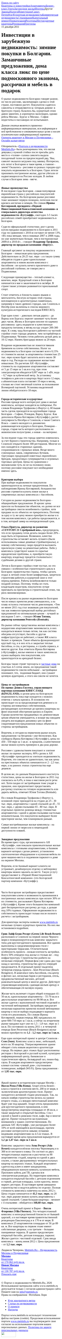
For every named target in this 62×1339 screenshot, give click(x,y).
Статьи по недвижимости (22, 1303)
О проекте (14, 1306)
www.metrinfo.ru (49, 922)
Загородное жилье (24, 8)
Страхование (25, 17)
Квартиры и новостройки (15, 5)
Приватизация (17, 20)
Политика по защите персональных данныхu (26, 1329)
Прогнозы (30, 23)
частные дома (49, 663)
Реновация (18, 23)
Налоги (14, 11)
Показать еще (9, 1274)
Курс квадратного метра (21, 1300)
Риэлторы (31, 20)
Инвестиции (25, 11)
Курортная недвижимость (27, 14)
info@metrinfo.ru (29, 1291)
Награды (13, 1309)
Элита (10, 8)
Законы (5, 11)
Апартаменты (38, 5)
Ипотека (39, 8)
